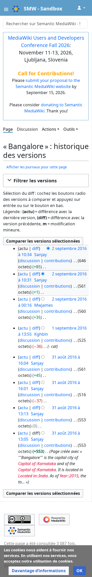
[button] (45, 180)
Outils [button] (69, 129)
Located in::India (33, 476)
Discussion (27, 129)
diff (35, 248)
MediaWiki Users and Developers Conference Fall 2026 (46, 41)
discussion (29, 260)
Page (8, 129)
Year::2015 (69, 476)
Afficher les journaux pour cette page (36, 167)
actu (23, 274)
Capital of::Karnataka (37, 463)
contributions (57, 260)
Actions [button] (49, 129)
